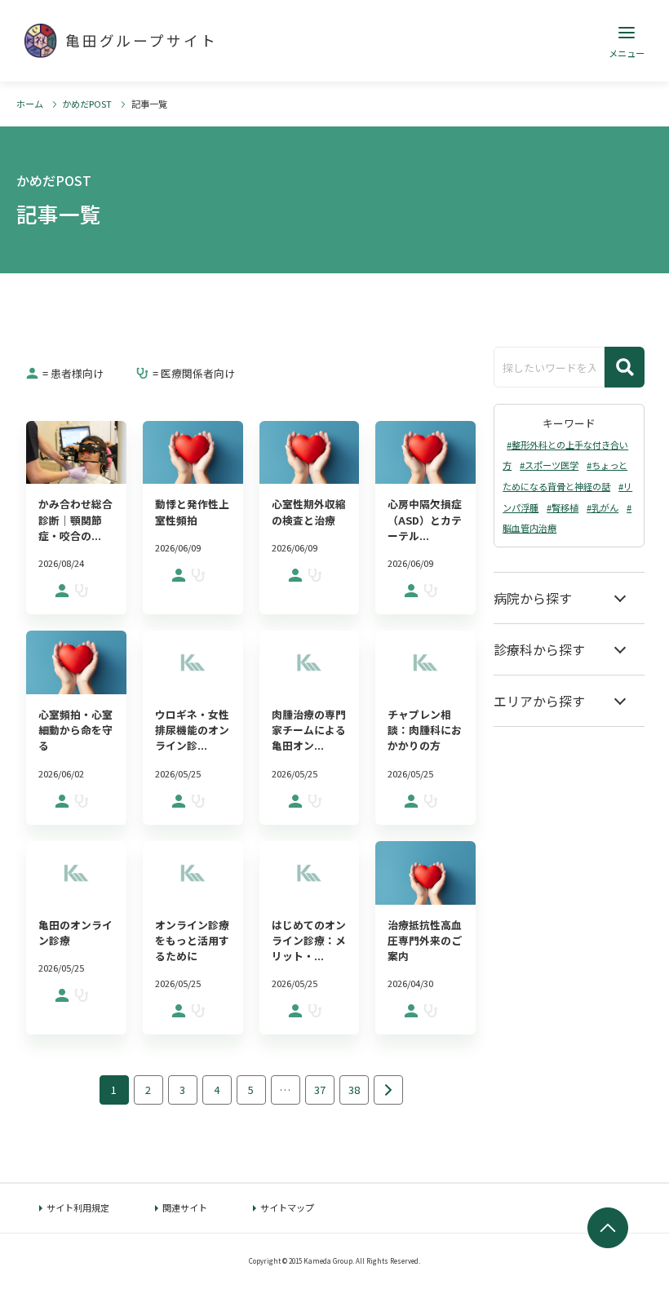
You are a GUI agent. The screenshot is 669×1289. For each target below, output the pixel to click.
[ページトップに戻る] (607, 1227)
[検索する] (625, 367)
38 (354, 1089)
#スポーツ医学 (549, 465)
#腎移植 (562, 507)
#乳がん (602, 507)
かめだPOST (87, 103)
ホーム (29, 103)
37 (320, 1089)
